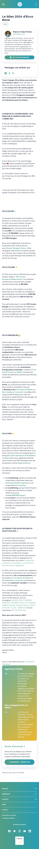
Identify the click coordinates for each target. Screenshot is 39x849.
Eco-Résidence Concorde (13, 580)
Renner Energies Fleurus (19, 605)
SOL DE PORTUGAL (18, 610)
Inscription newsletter (19, 824)
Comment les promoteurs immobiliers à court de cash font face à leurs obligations (18, 563)
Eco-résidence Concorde (13, 392)
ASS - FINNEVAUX (20, 608)
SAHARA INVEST (17, 600)
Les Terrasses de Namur (21, 578)
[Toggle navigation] (3, 4)
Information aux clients (9, 815)
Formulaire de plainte (8, 818)
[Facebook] (9, 73)
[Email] (13, 73)
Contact (5, 810)
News (4, 804)
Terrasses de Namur (24, 389)
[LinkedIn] (6, 73)
